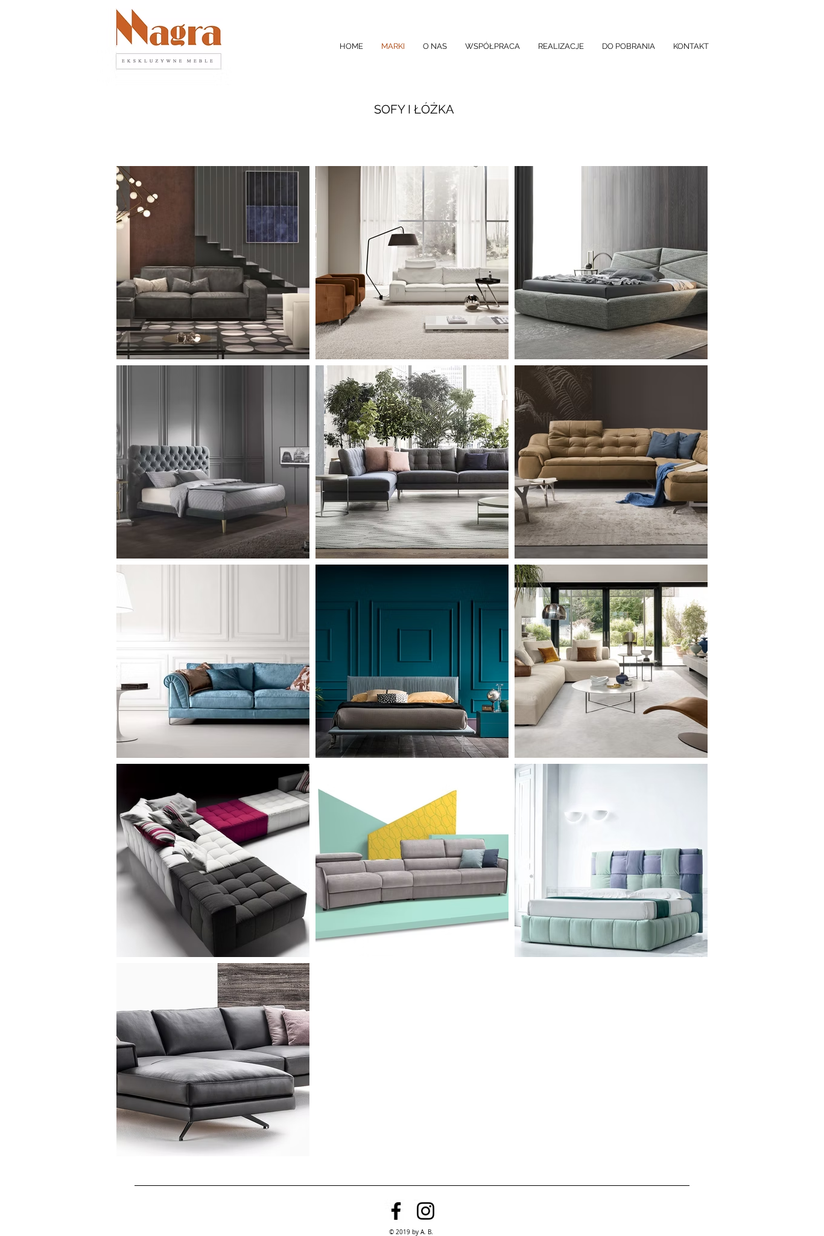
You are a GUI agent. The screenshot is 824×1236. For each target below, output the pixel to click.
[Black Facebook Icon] (396, 1211)
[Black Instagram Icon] (425, 1211)
